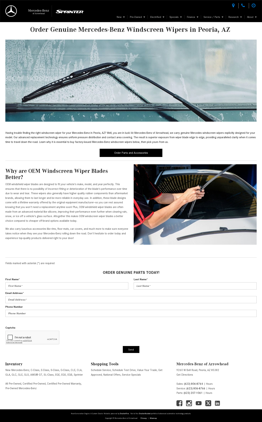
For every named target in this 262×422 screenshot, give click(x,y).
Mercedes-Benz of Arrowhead (202, 364)
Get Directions (184, 374)
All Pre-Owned (13, 383)
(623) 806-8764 (193, 383)
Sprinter (78, 374)
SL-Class (49, 374)
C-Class (35, 370)
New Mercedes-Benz (17, 370)
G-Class (65, 370)
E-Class (45, 370)
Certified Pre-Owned (34, 383)
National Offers (111, 374)
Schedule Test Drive (124, 370)
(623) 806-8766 (195, 388)
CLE (73, 370)
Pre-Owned (136, 17)
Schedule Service (101, 370)
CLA (79, 370)
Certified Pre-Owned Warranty (64, 383)
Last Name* (141, 279)
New (119, 17)
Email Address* (14, 293)
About (250, 17)
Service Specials (131, 374)
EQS (63, 374)
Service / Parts (212, 17)
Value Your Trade (147, 370)
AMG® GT (36, 374)
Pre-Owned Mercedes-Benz (21, 388)
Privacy (144, 418)
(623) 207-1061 (193, 393)
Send (131, 349)
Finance (191, 17)
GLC (14, 374)
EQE (57, 374)
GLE (20, 374)
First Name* (12, 279)
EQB (69, 374)
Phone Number (14, 306)
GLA (7, 374)
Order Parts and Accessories (131, 152)
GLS (26, 374)
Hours (209, 383)
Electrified (155, 17)
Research (233, 17)
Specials (174, 17)
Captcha (10, 327)
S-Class (55, 370)
